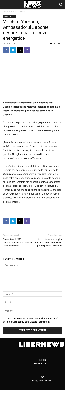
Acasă (5, 11)
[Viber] (27, 50)
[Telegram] (13, 50)
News (13, 11)
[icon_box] (41, 360)
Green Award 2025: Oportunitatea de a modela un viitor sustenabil (17, 242)
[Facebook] (6, 50)
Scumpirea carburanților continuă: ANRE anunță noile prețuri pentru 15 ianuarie (48, 242)
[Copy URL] (20, 50)
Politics (22, 11)
